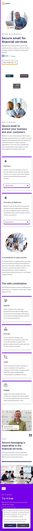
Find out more (9, 185)
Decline (23, 525)
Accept (10, 525)
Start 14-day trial (8, 62)
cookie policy (14, 516)
